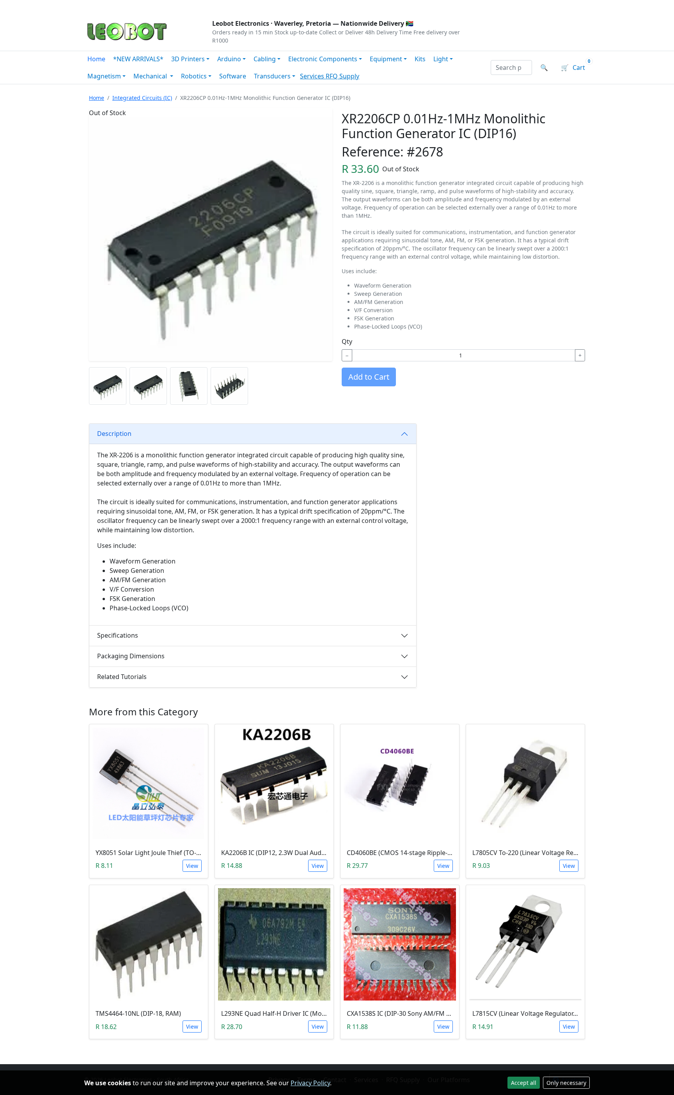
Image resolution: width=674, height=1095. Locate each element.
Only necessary (566, 1082)
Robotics (194, 76)
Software (232, 76)
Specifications (117, 635)
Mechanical (150, 76)
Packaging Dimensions (131, 656)
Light (440, 59)
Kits (420, 59)
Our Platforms (212, 6)
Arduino (229, 59)
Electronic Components (322, 59)
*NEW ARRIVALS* (138, 59)
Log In (543, 6)
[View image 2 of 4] (148, 386)
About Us (135, 6)
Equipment (386, 59)
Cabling (265, 59)
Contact (169, 6)
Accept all (523, 1082)
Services (313, 76)
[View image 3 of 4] (189, 386)
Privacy (253, 6)
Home (96, 59)
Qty (347, 341)
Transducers (272, 76)
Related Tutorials (122, 676)
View (192, 865)
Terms (283, 6)
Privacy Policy (310, 1083)
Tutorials (99, 6)
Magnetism (104, 76)
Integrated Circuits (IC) (142, 97)
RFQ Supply (342, 76)
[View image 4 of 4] (229, 386)
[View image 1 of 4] (107, 386)
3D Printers (188, 59)
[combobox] (511, 67)
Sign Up (576, 6)
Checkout (507, 6)
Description (114, 433)
